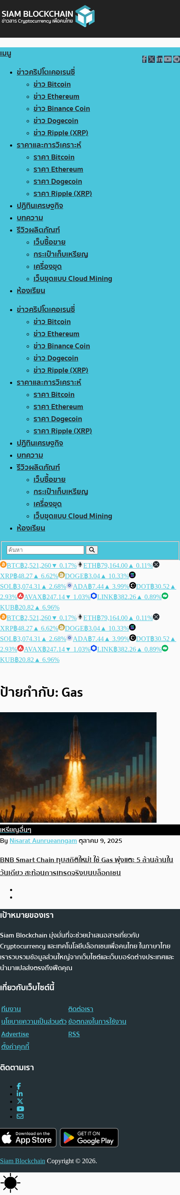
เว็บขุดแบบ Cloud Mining (72, 279)
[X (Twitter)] (20, 1101)
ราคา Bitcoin (54, 157)
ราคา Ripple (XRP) (62, 194)
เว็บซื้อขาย (49, 242)
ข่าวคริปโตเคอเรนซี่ (46, 72)
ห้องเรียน (31, 291)
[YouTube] (20, 1109)
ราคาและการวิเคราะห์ (49, 145)
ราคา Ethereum (58, 169)
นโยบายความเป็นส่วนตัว (34, 1021)
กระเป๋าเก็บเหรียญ (60, 254)
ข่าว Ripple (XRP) (60, 133)
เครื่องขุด (47, 266)
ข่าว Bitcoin (52, 84)
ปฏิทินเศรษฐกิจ (40, 206)
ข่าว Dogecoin (55, 121)
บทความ (30, 218)
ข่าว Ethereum (56, 96)
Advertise (15, 1034)
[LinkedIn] (20, 1093)
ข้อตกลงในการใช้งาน (97, 1021)
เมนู (5, 53)
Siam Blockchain (22, 1160)
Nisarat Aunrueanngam (43, 840)
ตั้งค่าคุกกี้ (15, 1046)
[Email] (20, 1116)
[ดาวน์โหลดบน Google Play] (89, 1138)
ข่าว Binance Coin (61, 109)
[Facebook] (19, 1086)
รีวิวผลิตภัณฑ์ (38, 230)
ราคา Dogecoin (57, 181)
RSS (74, 1034)
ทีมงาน (11, 1009)
